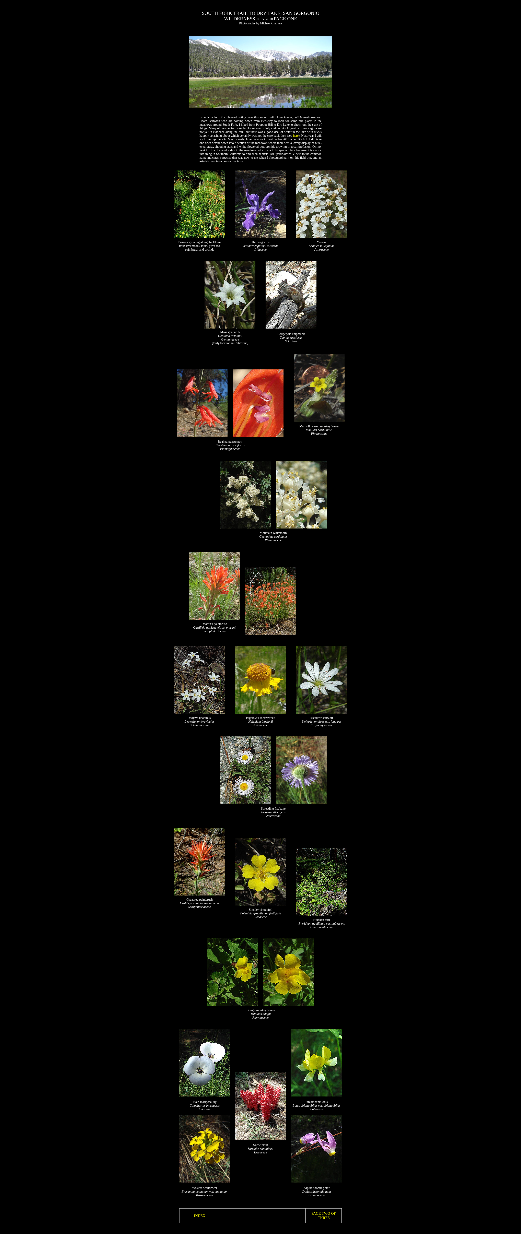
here (296, 135)
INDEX (199, 1216)
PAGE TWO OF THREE (324, 1215)
